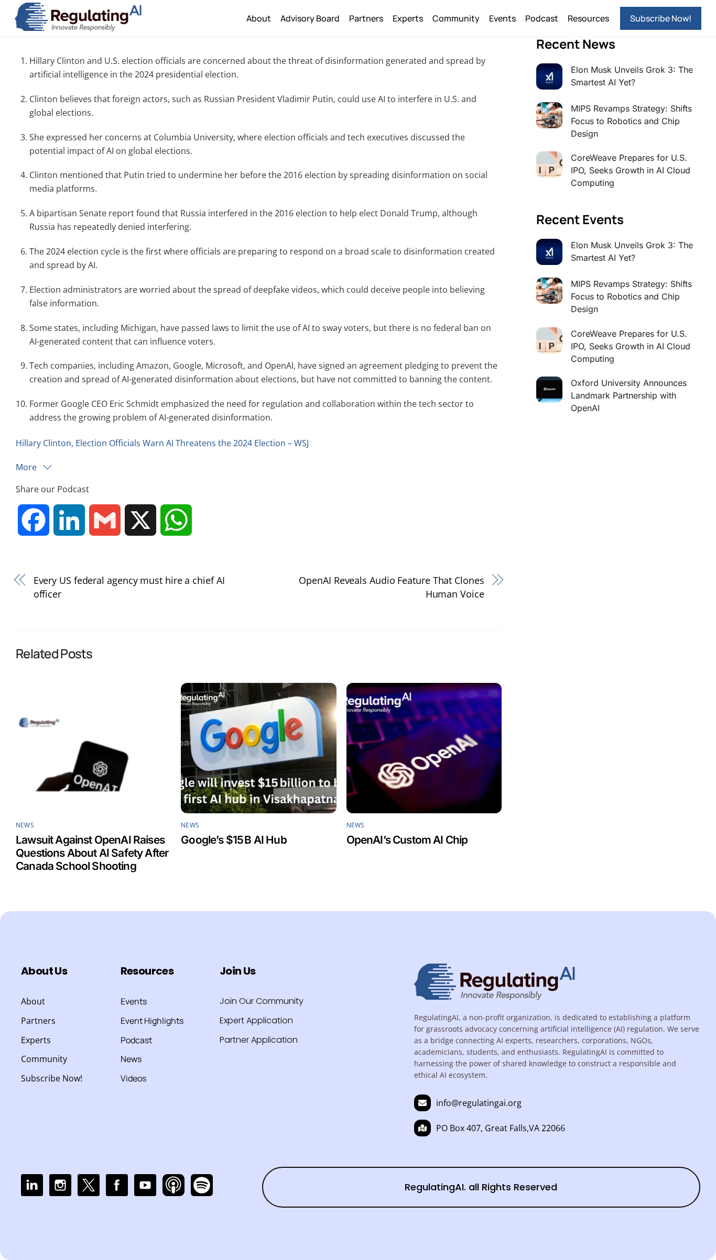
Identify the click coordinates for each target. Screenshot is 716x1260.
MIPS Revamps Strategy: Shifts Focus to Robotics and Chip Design (631, 121)
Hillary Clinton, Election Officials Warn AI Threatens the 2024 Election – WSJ (162, 443)
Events (502, 18)
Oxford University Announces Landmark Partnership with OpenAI (629, 395)
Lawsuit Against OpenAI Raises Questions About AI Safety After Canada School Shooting (92, 852)
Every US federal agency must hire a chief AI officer (129, 586)
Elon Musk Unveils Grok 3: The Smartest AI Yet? (632, 75)
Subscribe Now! (660, 18)
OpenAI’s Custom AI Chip (407, 839)
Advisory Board (310, 18)
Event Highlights (152, 1020)
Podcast (541, 18)
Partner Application (259, 1040)
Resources (588, 18)
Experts (408, 18)
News (25, 825)
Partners (366, 18)
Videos (133, 1078)
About (258, 18)
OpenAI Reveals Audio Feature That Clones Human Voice (391, 586)
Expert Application (256, 1020)
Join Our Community (261, 1001)
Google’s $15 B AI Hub (234, 839)
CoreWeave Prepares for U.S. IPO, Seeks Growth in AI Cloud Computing (630, 170)
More (27, 467)
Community (456, 18)
